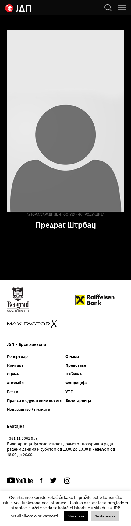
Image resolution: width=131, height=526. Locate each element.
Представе (76, 365)
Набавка (74, 374)
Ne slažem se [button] (104, 516)
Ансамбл (15, 383)
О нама (72, 356)
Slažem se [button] (76, 516)
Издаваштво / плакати (28, 409)
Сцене (13, 374)
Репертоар (17, 356)
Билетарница (78, 400)
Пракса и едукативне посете (34, 400)
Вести (12, 391)
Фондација (76, 383)
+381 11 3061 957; (22, 438)
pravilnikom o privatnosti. (34, 516)
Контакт (15, 365)
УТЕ (69, 391)
